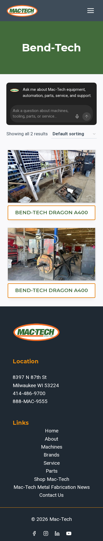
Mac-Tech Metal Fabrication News (51, 487)
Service (52, 463)
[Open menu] (90, 10)
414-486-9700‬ (29, 393)
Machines (51, 447)
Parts (52, 471)
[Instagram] (46, 533)
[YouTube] (69, 533)
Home (51, 431)
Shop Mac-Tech (51, 479)
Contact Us (51, 495)
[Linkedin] (57, 533)
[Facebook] (34, 533)
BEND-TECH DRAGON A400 (51, 212)
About (51, 439)
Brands (51, 455)
